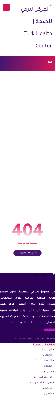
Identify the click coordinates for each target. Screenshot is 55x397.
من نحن (47, 388)
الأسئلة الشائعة (42, 377)
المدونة (47, 366)
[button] (6, 7)
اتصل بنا (47, 393)
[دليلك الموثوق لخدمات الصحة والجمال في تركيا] (36, 28)
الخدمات (47, 355)
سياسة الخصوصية (41, 382)
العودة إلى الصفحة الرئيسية (27, 253)
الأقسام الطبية (43, 360)
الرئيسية (47, 349)
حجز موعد (46, 371)
